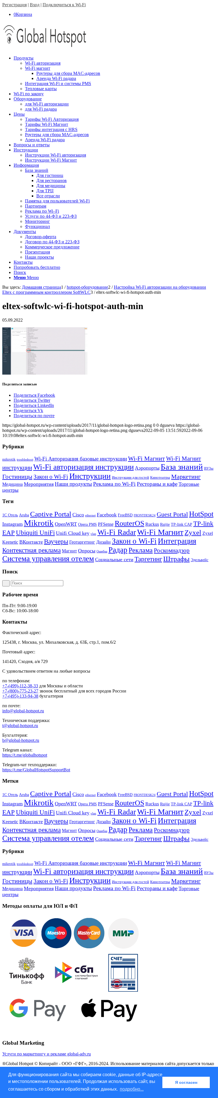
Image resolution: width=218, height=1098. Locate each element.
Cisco (78, 515)
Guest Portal (172, 514)
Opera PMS (87, 524)
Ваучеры (56, 541)
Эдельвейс (199, 560)
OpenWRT (66, 524)
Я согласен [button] (186, 1082)
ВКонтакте (31, 542)
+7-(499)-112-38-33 (20, 685)
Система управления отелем (48, 558)
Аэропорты (147, 468)
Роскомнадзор (172, 550)
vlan (93, 533)
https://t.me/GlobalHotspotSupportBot (36, 769)
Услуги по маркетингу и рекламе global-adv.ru (46, 1053)
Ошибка (102, 551)
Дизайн (103, 542)
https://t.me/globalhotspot (24, 755)
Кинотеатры (160, 477)
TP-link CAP (181, 524)
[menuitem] (115, 73)
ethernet (90, 515)
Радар (117, 550)
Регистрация (14, 4)
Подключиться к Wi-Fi (64, 4)
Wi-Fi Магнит (146, 458)
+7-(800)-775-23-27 (20, 691)
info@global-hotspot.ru (23, 710)
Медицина (12, 484)
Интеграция (177, 541)
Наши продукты (73, 484)
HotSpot (201, 514)
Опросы (86, 551)
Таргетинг (148, 559)
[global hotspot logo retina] (44, 48)
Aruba (24, 515)
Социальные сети (114, 559)
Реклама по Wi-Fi (114, 484)
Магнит (69, 550)
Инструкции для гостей (130, 477)
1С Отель (10, 515)
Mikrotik (39, 522)
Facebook (107, 515)
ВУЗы (208, 468)
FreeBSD (125, 515)
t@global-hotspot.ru (20, 725)
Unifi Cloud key (72, 533)
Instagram (12, 524)
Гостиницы (17, 476)
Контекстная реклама (31, 550)
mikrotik (9, 459)
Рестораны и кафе (157, 484)
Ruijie (165, 524)
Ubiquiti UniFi (35, 532)
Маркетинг (186, 476)
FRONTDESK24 (145, 515)
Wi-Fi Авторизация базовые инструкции (80, 459)
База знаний (182, 466)
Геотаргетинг (82, 542)
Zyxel (193, 532)
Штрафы (176, 559)
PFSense (106, 524)
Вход (34, 4)
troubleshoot (25, 459)
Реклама (141, 550)
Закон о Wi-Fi (50, 476)
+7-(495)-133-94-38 (20, 696)
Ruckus (152, 524)
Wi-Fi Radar (116, 532)
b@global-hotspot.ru (20, 740)
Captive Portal (50, 514)
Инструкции (90, 476)
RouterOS (129, 523)
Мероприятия (39, 484)
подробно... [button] (132, 1089)
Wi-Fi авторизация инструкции (83, 467)
